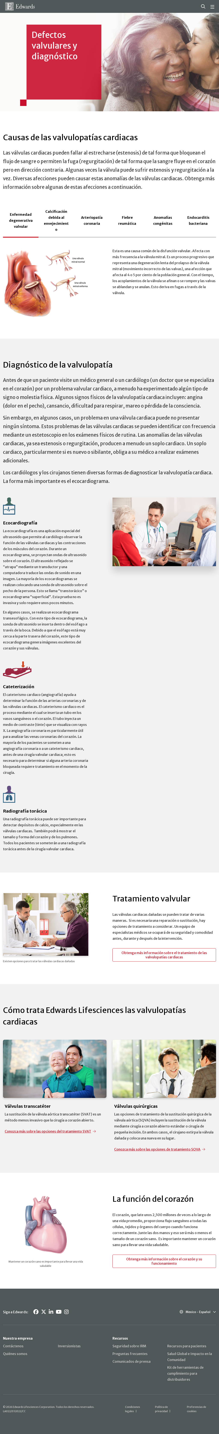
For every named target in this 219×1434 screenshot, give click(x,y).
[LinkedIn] (51, 1312)
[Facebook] (35, 1312)
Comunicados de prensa (131, 1361)
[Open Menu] (213, 6)
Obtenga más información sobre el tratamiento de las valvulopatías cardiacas (164, 955)
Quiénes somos (15, 1354)
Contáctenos (13, 1346)
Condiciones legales (132, 1409)
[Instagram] (66, 1312)
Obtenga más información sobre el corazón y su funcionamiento (164, 1261)
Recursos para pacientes (186, 1346)
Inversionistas (69, 1346)
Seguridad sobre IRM (129, 1346)
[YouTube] (59, 1312)
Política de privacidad (161, 1409)
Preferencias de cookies (196, 1409)
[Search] (203, 6)
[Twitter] (43, 1312)
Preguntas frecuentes (130, 1354)
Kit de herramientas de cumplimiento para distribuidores (185, 1373)
